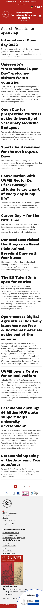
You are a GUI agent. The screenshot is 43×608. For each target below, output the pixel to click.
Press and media (9, 546)
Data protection (9, 553)
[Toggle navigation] (40, 16)
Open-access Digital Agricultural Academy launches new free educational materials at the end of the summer (21, 327)
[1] (28, 6)
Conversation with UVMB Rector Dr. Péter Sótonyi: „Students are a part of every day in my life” (20, 187)
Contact (21, 4)
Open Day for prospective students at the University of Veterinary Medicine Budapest (21, 118)
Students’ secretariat (11, 533)
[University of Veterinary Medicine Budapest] (6, 16)
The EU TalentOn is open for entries (19, 279)
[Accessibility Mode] (31, 6)
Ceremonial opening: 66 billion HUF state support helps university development (20, 417)
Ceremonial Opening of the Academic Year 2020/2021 (21, 460)
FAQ (4, 548)
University (10, 2)
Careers (6, 543)
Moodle (26, 2)
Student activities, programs (14, 538)
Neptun (18, 2)
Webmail (33, 2)
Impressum (7, 551)
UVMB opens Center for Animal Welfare (19, 373)
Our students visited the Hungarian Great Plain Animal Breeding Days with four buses (20, 249)
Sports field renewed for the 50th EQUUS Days (20, 151)
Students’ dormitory (10, 535)
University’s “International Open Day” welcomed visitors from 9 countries (20, 73)
